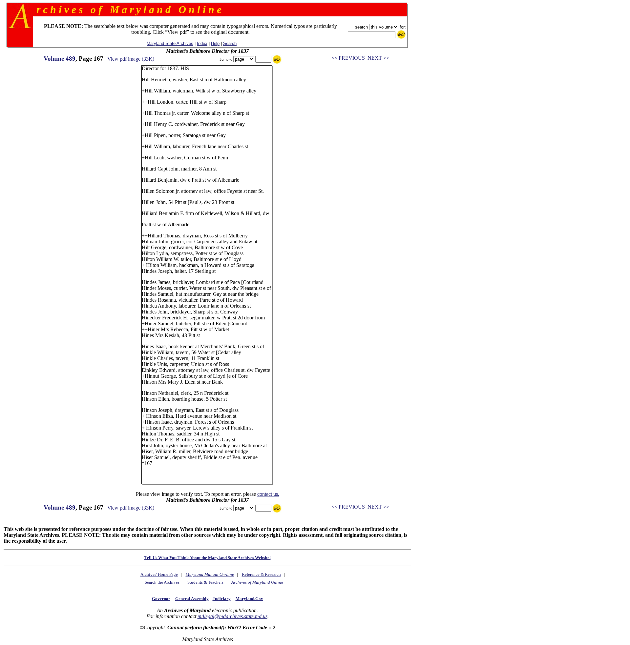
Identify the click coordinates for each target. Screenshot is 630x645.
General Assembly (192, 598)
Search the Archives (162, 582)
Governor (161, 598)
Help (215, 43)
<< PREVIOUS (348, 58)
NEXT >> (378, 58)
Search (230, 43)
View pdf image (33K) (130, 59)
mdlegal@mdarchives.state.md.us (232, 616)
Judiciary (222, 598)
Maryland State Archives (170, 43)
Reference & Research (261, 574)
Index (202, 43)
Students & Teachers (205, 582)
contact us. (268, 494)
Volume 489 (59, 58)
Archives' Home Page (159, 574)
